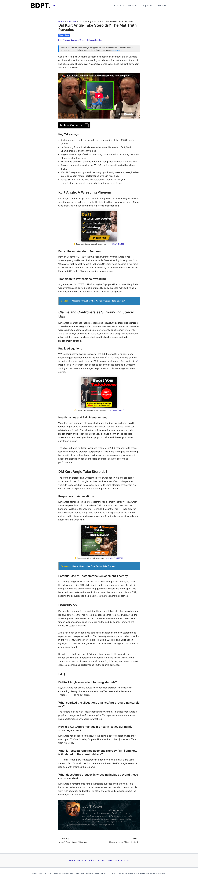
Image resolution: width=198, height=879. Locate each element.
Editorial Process (97, 860)
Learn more (117, 50)
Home (61, 21)
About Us (81, 860)
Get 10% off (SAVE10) (116, 244)
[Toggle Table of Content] (85, 125)
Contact (125, 860)
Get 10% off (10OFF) (116, 410)
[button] (54, 5)
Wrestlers (71, 21)
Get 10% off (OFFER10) (115, 558)
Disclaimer (113, 860)
